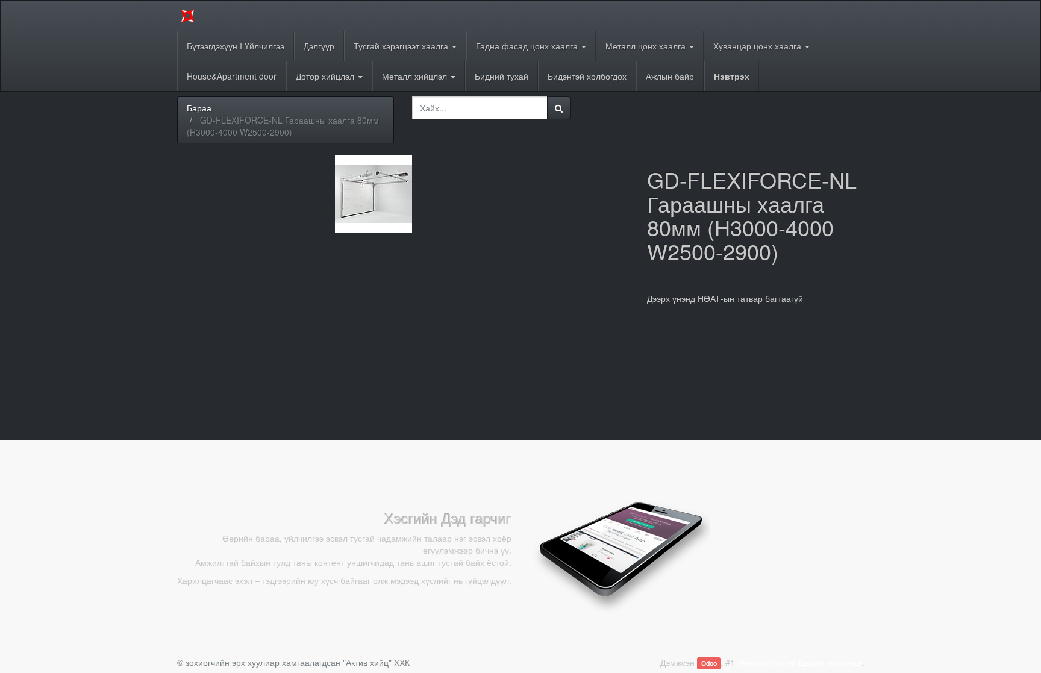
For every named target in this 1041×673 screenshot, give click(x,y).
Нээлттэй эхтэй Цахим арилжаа (799, 662)
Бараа (199, 108)
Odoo (709, 663)
